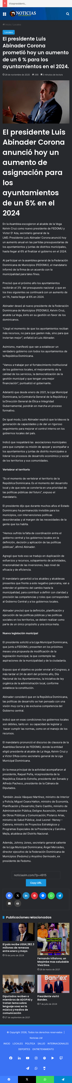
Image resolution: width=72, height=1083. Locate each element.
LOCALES (18, 1043)
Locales (17, 24)
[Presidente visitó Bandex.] (53, 984)
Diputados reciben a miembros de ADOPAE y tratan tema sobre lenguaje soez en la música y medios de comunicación (17, 1005)
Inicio (8, 24)
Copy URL (36, 882)
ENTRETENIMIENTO (43, 1049)
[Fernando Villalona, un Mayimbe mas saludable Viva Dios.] (53, 939)
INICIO (6, 1043)
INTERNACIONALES (58, 1043)
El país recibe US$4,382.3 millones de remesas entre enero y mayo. (18, 948)
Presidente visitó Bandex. (48, 998)
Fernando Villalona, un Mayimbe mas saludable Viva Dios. (53, 962)
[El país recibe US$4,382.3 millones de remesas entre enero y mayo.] (19, 932)
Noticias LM (36, 1037)
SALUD (41, 1043)
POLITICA (30, 1043)
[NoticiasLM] (23, 14)
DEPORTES (24, 1049)
